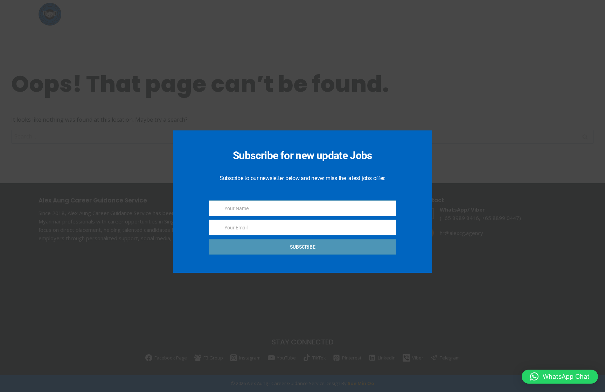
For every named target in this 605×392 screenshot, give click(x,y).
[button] (560, 377)
